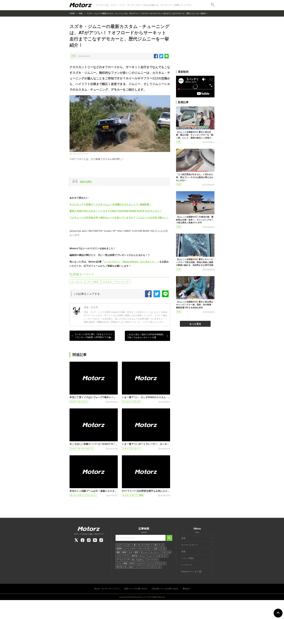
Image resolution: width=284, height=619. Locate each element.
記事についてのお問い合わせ (135, 588)
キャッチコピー (145, 548)
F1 (129, 559)
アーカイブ (120, 559)
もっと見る (195, 323)
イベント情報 (121, 563)
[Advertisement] (195, 46)
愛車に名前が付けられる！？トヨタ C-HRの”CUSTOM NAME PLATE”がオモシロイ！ (116, 210)
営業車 (119, 548)
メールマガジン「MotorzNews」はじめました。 (130, 261)
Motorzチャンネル (190, 571)
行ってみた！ (130, 567)
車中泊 (134, 556)
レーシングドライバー (156, 563)
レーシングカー (130, 548)
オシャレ (144, 552)
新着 (183, 538)
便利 (136, 552)
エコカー (127, 545)
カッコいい (77, 281)
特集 (73, 56)
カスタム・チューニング (116, 281)
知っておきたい (138, 559)
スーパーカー (152, 559)
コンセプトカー (161, 556)
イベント (141, 567)
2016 (132, 563)
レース (158, 567)
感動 (118, 552)
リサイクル (166, 552)
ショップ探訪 (187, 558)
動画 (141, 495)
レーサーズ (186, 565)
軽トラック (159, 545)
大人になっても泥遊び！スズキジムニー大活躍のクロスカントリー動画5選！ (110, 204)
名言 (156, 548)
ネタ (130, 552)
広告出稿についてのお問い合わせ (165, 588)
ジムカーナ (140, 563)
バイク (119, 556)
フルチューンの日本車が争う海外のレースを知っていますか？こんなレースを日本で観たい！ (119, 217)
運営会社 (186, 588)
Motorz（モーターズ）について (107, 588)
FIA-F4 (119, 567)
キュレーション (146, 556)
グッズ (150, 567)
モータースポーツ (85, 448)
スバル (163, 548)
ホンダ (136, 401)
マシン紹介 (93, 281)
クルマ (73, 401)
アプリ (127, 556)
